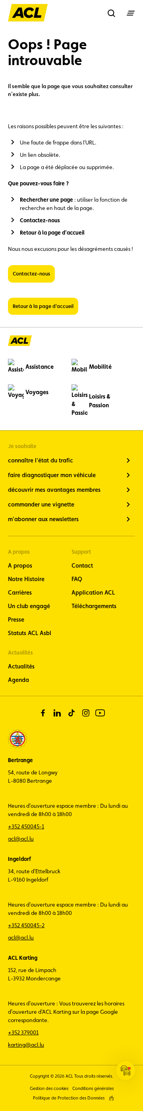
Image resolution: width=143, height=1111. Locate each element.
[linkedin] (57, 713)
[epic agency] (111, 1098)
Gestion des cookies (49, 1088)
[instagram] (86, 713)
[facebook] (43, 713)
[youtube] (100, 713)
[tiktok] (71, 713)
